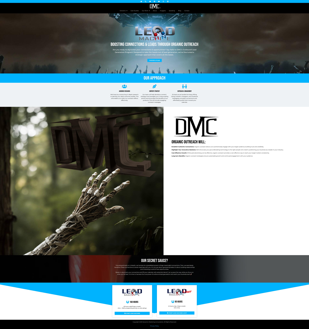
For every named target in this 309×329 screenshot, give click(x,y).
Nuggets (163, 10)
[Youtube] (158, 1)
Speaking (172, 10)
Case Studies (135, 10)
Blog (179, 10)
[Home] (141, 1)
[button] (132, 313)
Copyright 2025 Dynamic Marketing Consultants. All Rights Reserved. (154, 322)
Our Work (145, 10)
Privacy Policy (154, 326)
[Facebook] (154, 1)
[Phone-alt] (145, 1)
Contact (186, 10)
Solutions (123, 10)
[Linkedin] (167, 1)
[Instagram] (163, 1)
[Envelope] (150, 1)
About (155, 10)
